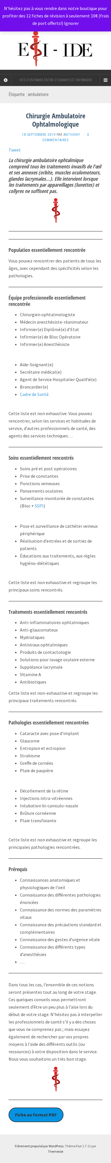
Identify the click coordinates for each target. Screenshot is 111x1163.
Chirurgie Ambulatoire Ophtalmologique (55, 120)
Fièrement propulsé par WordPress (39, 1146)
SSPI (39, 506)
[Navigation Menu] (105, 80)
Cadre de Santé (34, 394)
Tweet (15, 150)
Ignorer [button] (71, 23)
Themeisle (55, 1151)
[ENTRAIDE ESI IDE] (55, 37)
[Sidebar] (5, 80)
